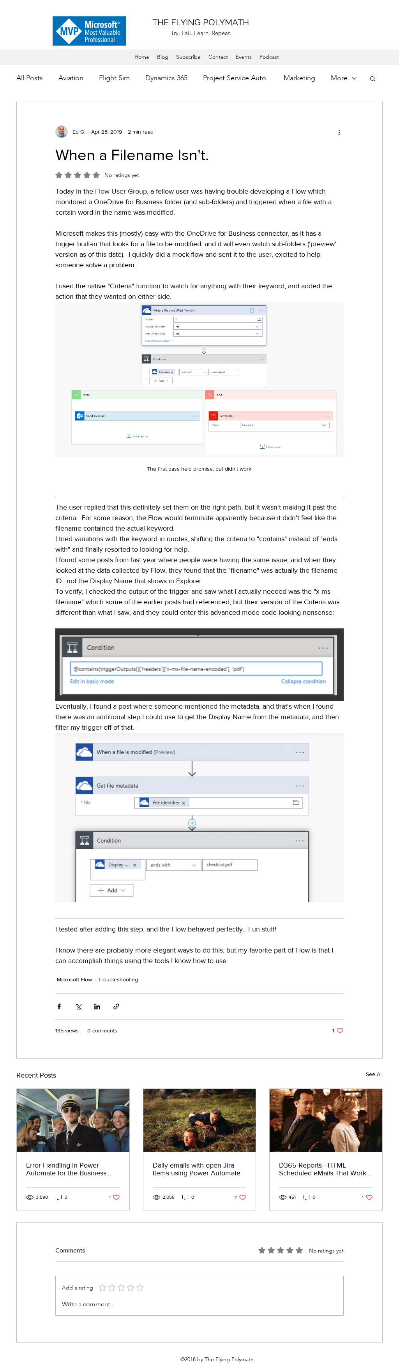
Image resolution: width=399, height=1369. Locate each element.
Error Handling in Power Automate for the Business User (66, 1169)
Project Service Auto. (235, 78)
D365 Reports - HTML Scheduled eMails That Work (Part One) (322, 1169)
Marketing (299, 78)
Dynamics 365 (166, 78)
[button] (372, 78)
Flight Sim (114, 78)
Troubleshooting (118, 979)
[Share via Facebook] (59, 1006)
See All (374, 1074)
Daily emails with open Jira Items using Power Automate (196, 1169)
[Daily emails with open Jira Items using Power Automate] (199, 1120)
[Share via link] (116, 1006)
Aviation (70, 78)
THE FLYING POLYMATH (200, 22)
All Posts (29, 78)
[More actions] (339, 131)
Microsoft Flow (74, 979)
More (339, 78)
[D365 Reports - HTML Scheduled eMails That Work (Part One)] (326, 1120)
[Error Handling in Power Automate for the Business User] (73, 1120)
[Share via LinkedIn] (97, 1006)
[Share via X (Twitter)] (78, 1006)
